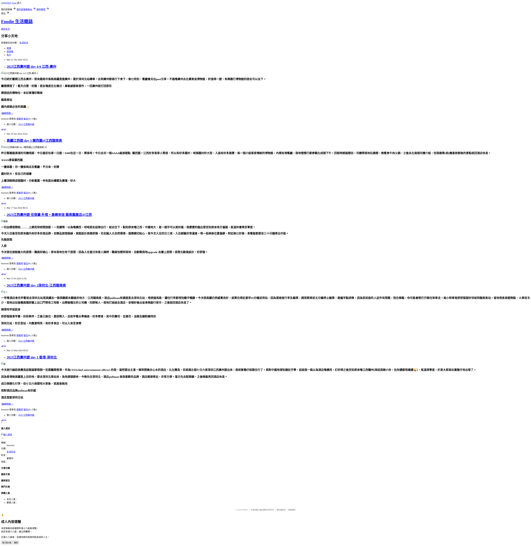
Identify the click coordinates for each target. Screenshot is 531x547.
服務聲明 (291, 510)
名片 (9, 55)
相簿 (9, 48)
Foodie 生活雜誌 (17, 21)
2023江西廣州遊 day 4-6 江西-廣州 (31, 66)
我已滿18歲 (6, 543)
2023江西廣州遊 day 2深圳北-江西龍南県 (36, 285)
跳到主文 (5, 29)
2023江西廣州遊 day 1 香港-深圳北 (32, 357)
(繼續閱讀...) (7, 113)
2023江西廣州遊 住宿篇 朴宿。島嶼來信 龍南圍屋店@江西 (49, 214)
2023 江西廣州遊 (26, 124)
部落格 (10, 51)
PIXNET (245, 510)
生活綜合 (23, 43)
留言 (26, 119)
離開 (16, 543)
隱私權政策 (281, 510)
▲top (3, 129)
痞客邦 (19, 119)
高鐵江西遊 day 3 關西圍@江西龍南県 (34, 140)
